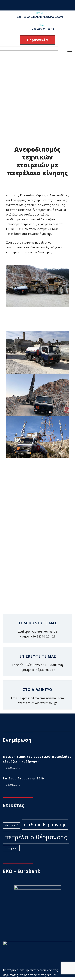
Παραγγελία (37, 40)
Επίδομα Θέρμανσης (45, 824)
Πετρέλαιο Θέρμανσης (36, 837)
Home (8, 94)
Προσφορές (11, 848)
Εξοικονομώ (11, 825)
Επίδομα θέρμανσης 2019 (23, 778)
